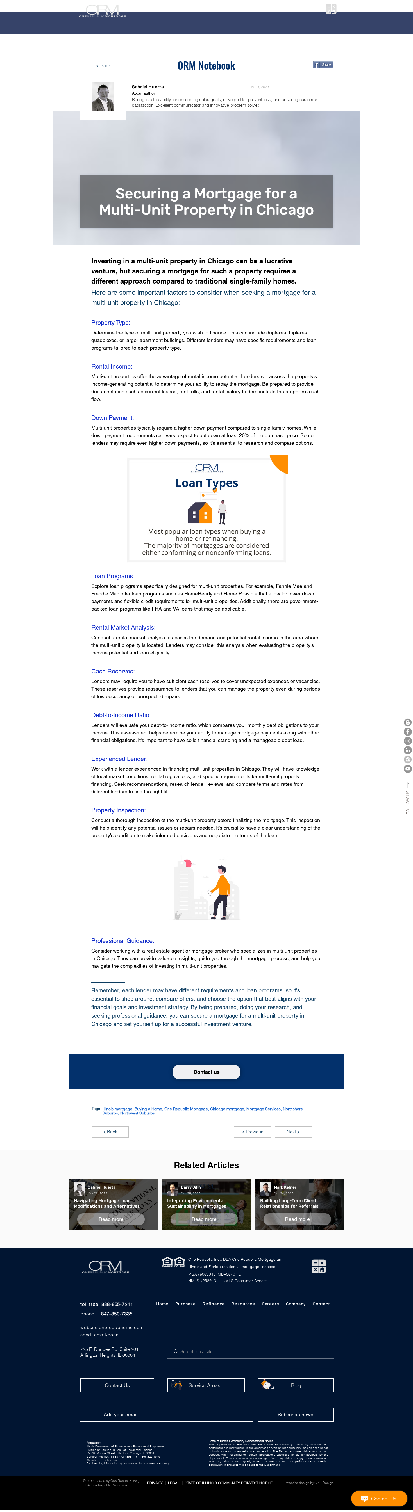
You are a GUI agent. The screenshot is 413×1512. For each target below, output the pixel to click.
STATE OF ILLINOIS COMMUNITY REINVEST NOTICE (228, 1483)
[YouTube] (408, 769)
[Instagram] (408, 741)
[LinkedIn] (408, 750)
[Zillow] (408, 759)
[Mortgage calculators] (331, 9)
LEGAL (175, 1483)
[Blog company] (408, 722)
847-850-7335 (117, 1314)
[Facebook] (408, 732)
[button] (168, 9)
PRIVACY (155, 1483)
